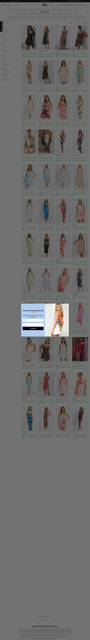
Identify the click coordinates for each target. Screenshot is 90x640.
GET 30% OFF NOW (1, 26)
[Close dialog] (67, 305)
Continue (33, 328)
